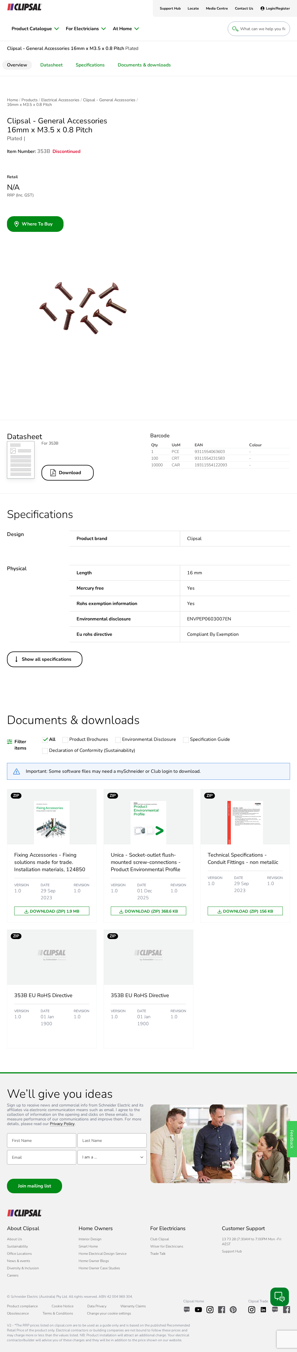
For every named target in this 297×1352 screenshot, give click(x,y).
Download (70, 473)
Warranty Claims (133, 1306)
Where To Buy (37, 224)
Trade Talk (158, 1253)
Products (29, 100)
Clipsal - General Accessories (109, 100)
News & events (18, 1261)
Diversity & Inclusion (23, 1268)
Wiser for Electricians (166, 1246)
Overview (17, 65)
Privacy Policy (62, 1124)
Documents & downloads (144, 65)
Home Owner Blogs (94, 1261)
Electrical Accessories (60, 100)
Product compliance (22, 1306)
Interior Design (90, 1239)
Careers (13, 1275)
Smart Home (88, 1246)
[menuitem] (35, 29)
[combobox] (112, 1157)
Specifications (90, 65)
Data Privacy (96, 1306)
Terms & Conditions (58, 1313)
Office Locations (19, 1253)
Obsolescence (18, 1313)
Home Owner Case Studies (99, 1268)
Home (12, 100)
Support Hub (232, 1251)
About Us (14, 1239)
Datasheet (51, 65)
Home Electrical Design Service (102, 1253)
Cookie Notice (62, 1306)
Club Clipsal (159, 1239)
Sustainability (17, 1246)
